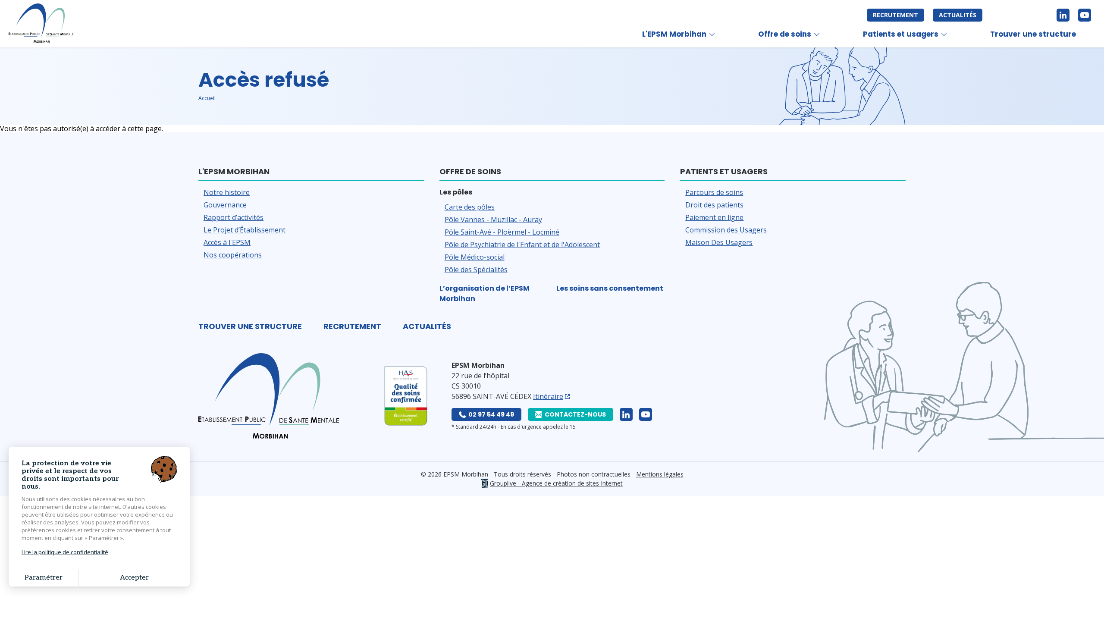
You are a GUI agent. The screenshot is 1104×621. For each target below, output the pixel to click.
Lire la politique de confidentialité (65, 552)
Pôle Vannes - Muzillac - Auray (493, 219)
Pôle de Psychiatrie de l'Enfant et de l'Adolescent (522, 244)
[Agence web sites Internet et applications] (484, 483)
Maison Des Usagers (719, 242)
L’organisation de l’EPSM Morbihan (484, 293)
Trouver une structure (1033, 34)
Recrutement (895, 15)
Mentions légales (660, 474)
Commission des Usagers (726, 230)
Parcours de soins (714, 192)
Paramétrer (44, 578)
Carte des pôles (470, 207)
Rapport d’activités (233, 217)
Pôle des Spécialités (476, 269)
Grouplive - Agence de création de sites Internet (556, 483)
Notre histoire (227, 192)
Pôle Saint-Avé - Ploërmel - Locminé (502, 232)
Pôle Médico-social (475, 257)
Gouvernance (225, 205)
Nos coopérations (233, 255)
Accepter (134, 578)
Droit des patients (714, 205)
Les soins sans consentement (609, 288)
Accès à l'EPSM (227, 242)
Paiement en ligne (714, 217)
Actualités (957, 15)
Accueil (207, 98)
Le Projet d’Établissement (244, 230)
